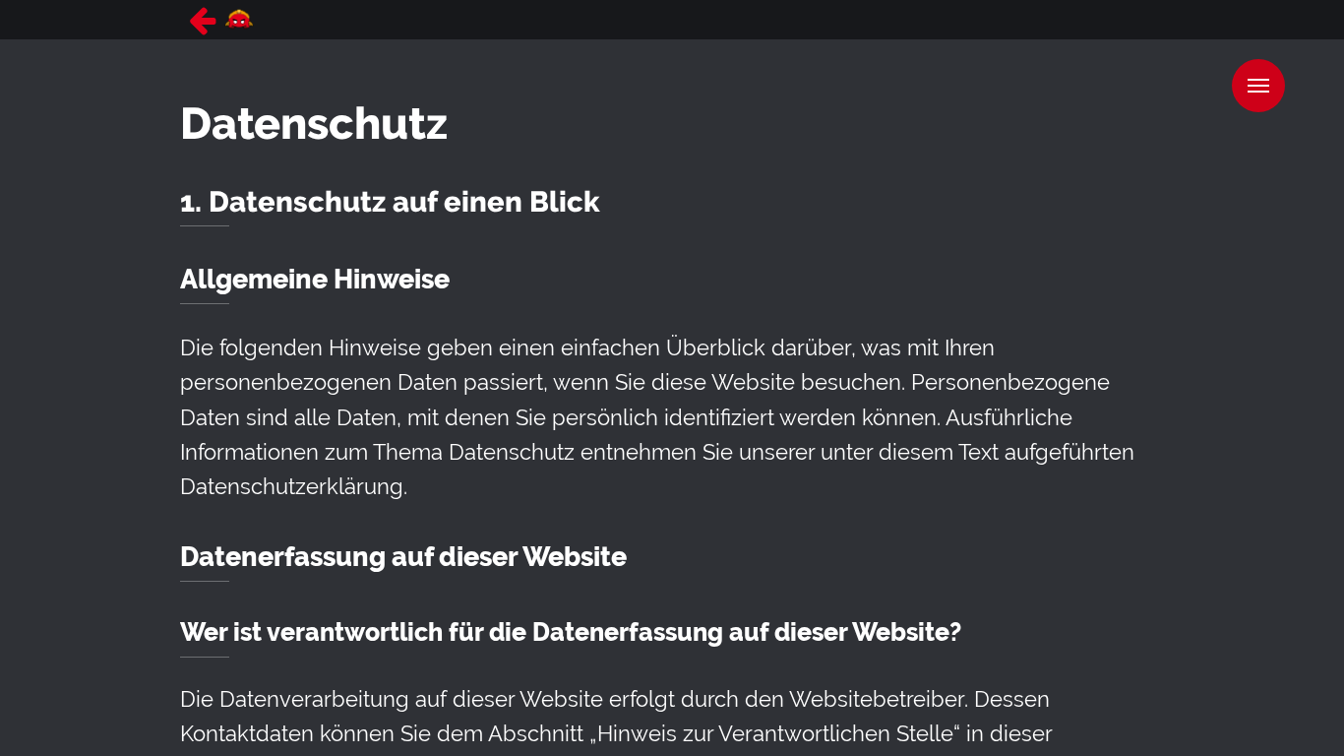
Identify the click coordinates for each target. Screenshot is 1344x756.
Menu (1258, 85)
